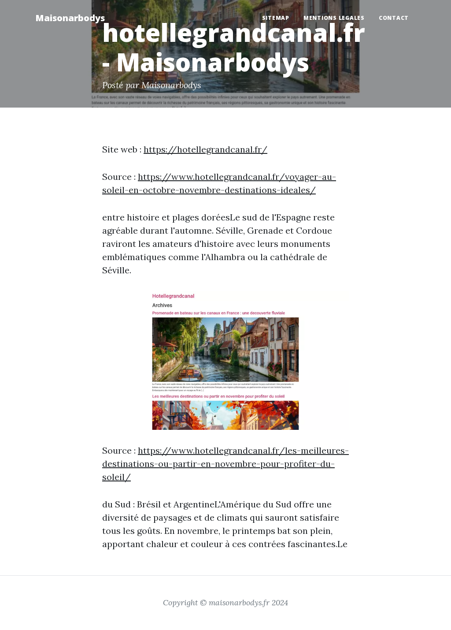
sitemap (275, 18)
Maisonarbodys (70, 18)
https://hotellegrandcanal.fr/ (205, 149)
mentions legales (334, 18)
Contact (394, 18)
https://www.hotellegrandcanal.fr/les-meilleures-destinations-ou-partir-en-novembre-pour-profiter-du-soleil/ (225, 463)
